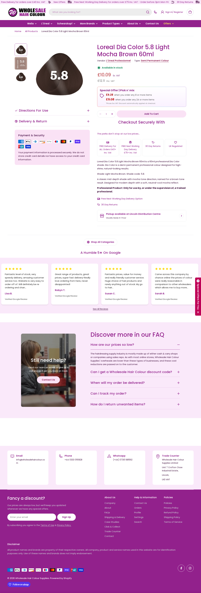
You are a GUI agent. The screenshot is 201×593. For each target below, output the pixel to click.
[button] (198, 297)
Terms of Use (47, 525)
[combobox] (100, 12)
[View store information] (181, 215)
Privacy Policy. (64, 525)
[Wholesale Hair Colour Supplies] (49, 2)
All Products (31, 31)
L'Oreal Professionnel (118, 60)
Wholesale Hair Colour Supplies (32, 578)
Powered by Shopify (61, 578)
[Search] (147, 12)
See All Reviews (100, 309)
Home (18, 31)
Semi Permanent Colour (155, 60)
